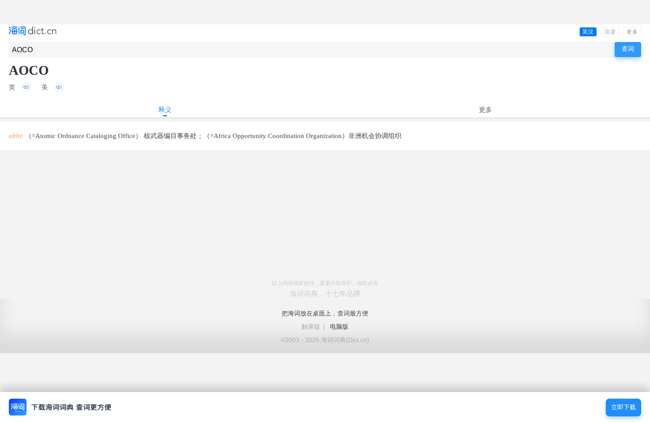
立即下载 (623, 407)
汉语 (610, 32)
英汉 (588, 32)
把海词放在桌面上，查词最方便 (325, 313)
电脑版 (339, 326)
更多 (632, 32)
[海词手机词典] (32, 32)
